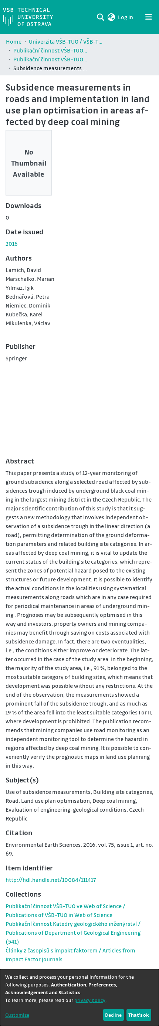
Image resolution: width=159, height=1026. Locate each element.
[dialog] (79, 997)
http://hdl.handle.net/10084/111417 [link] (51, 879)
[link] (73, 932)
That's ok (138, 1015)
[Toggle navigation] (148, 17)
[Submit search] (100, 17)
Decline (113, 1015)
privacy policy (89, 1000)
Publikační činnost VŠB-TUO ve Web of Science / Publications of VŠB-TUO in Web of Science (50, 59)
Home (13, 41)
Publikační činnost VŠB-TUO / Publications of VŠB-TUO (50, 50)
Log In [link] (126, 17)
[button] (111, 17)
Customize (17, 1015)
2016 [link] (12, 243)
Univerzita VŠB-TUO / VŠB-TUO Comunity (66, 41)
